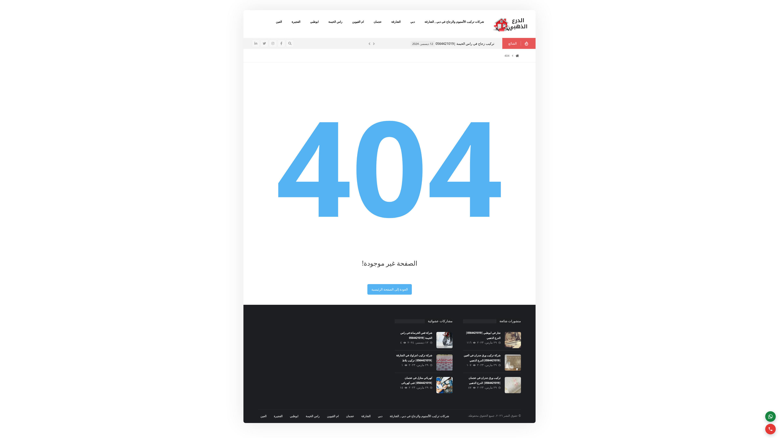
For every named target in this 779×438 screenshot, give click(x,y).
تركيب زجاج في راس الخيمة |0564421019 (382, 43)
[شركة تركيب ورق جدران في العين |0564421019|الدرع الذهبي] (513, 362)
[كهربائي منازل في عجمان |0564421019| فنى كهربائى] (444, 385)
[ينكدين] (256, 43)
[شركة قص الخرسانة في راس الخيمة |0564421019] (444, 340)
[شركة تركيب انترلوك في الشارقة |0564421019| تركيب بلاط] (444, 362)
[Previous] (369, 44)
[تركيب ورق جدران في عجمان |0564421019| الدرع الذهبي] (513, 385)
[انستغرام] (273, 43)
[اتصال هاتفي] (770, 429)
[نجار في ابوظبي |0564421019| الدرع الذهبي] (513, 340)
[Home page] (517, 56)
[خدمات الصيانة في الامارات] (510, 24)
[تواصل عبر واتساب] (770, 416)
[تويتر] (264, 43)
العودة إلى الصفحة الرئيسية (389, 289)
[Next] (374, 44)
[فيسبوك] (281, 43)
